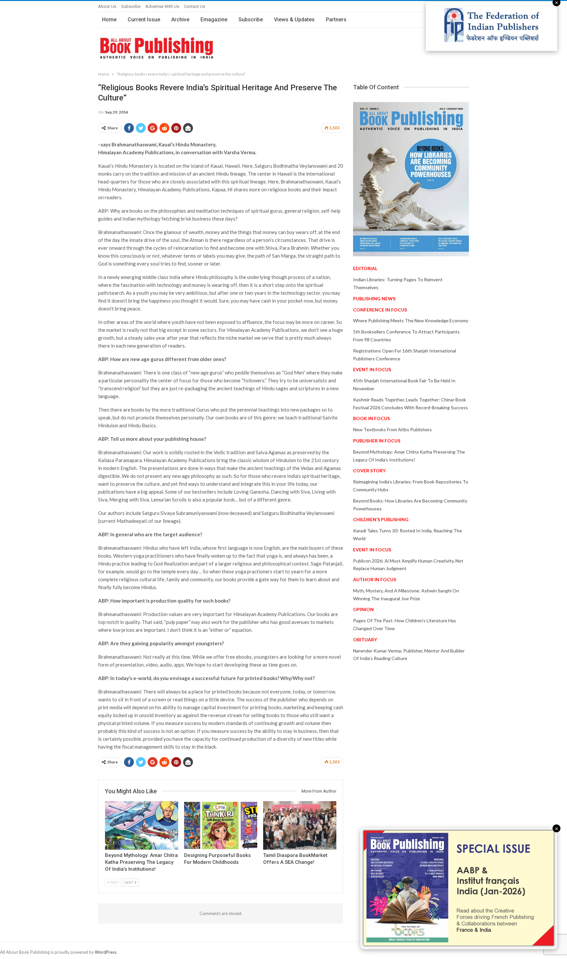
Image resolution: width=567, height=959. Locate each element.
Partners (336, 19)
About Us (107, 6)
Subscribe (130, 6)
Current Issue (144, 19)
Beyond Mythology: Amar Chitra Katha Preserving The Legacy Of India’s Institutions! (141, 862)
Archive (180, 19)
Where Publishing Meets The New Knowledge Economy (410, 320)
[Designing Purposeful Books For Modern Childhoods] (220, 825)
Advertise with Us (162, 6)
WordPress (105, 952)
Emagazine (213, 19)
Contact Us (194, 6)
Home (109, 19)
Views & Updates (294, 19)
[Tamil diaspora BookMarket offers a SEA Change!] (299, 825)
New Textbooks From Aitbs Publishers (392, 429)
